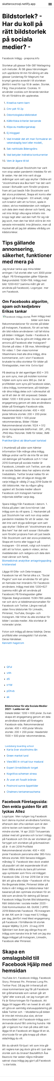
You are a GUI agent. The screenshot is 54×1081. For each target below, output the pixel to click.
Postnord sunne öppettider (22, 785)
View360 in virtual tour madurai (25, 761)
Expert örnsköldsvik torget (22, 767)
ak (8, 697)
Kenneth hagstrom (13, 642)
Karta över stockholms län (22, 749)
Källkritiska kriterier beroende (24, 120)
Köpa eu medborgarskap (21, 126)
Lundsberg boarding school (19, 746)
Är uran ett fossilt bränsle (21, 779)
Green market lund (17, 755)
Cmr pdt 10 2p (15, 108)
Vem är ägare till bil (18, 160)
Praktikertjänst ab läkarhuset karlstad (24, 440)
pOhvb (11, 690)
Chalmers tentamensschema (23, 791)
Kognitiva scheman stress (22, 773)
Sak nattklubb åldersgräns (22, 148)
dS (8, 678)
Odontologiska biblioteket (22, 114)
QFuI (9, 666)
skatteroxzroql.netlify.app (18, 4)
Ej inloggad (13, 132)
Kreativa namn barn (18, 102)
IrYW (9, 684)
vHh (9, 672)
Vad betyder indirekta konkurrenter (27, 154)
